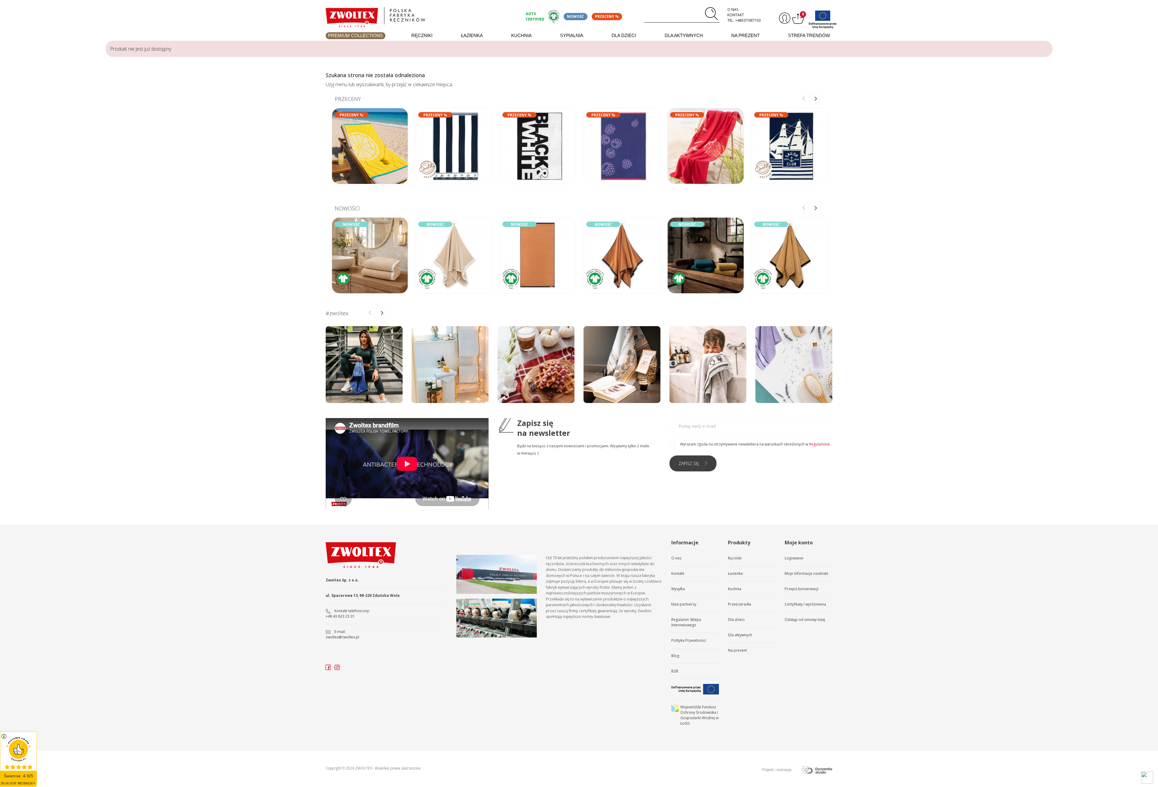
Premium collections (355, 35)
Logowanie (794, 558)
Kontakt (735, 14)
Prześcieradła (739, 604)
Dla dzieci (624, 35)
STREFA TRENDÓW (809, 35)
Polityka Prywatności (688, 640)
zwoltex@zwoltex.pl (342, 637)
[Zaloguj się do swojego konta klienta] (783, 18)
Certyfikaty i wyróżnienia (805, 604)
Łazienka (472, 35)
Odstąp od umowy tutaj (805, 619)
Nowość (575, 16)
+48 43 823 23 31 (340, 616)
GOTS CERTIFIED (535, 16)
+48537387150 (748, 20)
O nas (732, 9)
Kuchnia (521, 35)
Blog (675, 655)
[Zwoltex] (422, 15)
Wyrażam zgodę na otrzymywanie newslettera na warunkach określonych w (755, 444)
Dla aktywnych (684, 35)
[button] (815, 98)
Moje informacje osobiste (806, 573)
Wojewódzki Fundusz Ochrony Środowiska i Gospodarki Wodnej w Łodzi (699, 715)
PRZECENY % (607, 16)
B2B (674, 671)
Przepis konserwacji (801, 588)
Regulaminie (819, 444)
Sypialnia (571, 35)
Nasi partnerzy (683, 604)
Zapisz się (689, 463)
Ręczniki (421, 35)
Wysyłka (678, 588)
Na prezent (745, 35)
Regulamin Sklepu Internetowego (686, 622)
